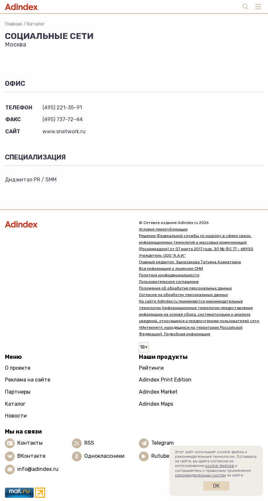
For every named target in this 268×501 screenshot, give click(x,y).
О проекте (17, 368)
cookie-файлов (219, 465)
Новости (16, 416)
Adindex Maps (156, 404)
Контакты (29, 443)
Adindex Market (158, 392)
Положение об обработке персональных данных (185, 288)
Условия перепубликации (163, 229)
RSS (89, 443)
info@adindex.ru (38, 469)
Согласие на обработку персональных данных (183, 294)
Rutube (160, 456)
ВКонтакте (31, 456)
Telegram (162, 443)
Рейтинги (151, 368)
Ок (216, 486)
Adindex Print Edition (165, 380)
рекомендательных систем (200, 475)
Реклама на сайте (27, 380)
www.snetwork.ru (64, 131)
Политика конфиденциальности (169, 275)
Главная (13, 24)
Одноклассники (104, 456)
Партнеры (17, 392)
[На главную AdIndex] (67, 224)
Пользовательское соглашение (169, 281)
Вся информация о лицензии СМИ (171, 268)
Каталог (36, 24)
